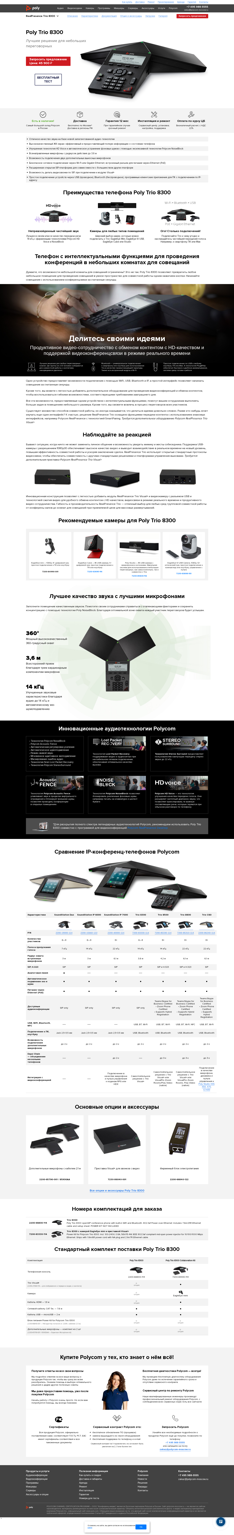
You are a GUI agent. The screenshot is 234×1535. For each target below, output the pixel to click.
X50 (204, 1086)
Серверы (133, 8)
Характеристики (89, 16)
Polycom (173, 8)
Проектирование (166, 2)
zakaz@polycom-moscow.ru (196, 10)
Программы (104, 8)
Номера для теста (89, 1498)
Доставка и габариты (90, 1479)
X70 (209, 1086)
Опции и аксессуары (131, 16)
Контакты (203, 2)
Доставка (140, 2)
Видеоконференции (36, 1479)
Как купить (127, 2)
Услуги (161, 8)
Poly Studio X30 (206, 1084)
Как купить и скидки (90, 1475)
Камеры (90, 8)
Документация (109, 16)
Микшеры (119, 8)
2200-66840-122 (179, 1179)
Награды (142, 1486)
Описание (72, 16)
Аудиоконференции (36, 1475)
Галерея (163, 16)
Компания (143, 1475)
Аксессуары (148, 8)
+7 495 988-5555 (197, 6)
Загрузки (150, 16)
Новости (142, 1479)
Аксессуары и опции (37, 1494)
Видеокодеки (74, 8)
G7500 (206, 1089)
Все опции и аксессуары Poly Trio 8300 (117, 1190)
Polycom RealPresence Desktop (148, 828)
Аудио (60, 8)
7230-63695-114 (94, 571)
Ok (141, 1527)
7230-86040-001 (117, 1179)
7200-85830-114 (139, 576)
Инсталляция (86, 1490)
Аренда (180, 2)
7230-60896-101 (183, 573)
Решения (142, 1482)
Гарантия (192, 2)
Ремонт (151, 2)
